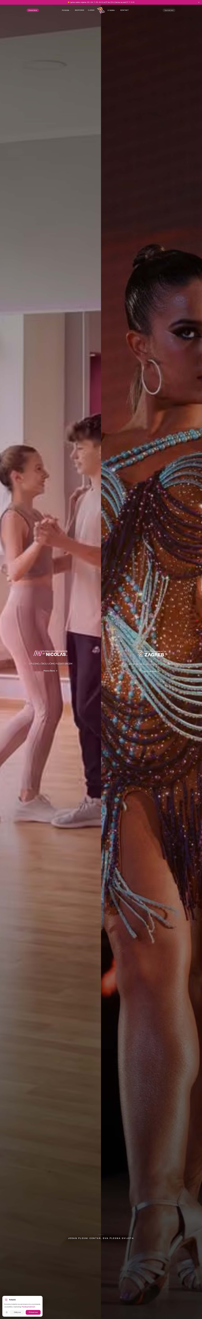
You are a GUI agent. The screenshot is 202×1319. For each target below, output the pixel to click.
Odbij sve (17, 1312)
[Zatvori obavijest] (199, 2)
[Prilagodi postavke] (6, 1312)
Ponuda (65, 10)
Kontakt (124, 10)
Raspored (79, 10)
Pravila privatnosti (28, 1307)
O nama (111, 10)
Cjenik (91, 10)
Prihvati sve (33, 1312)
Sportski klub (169, 10)
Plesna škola (33, 10)
